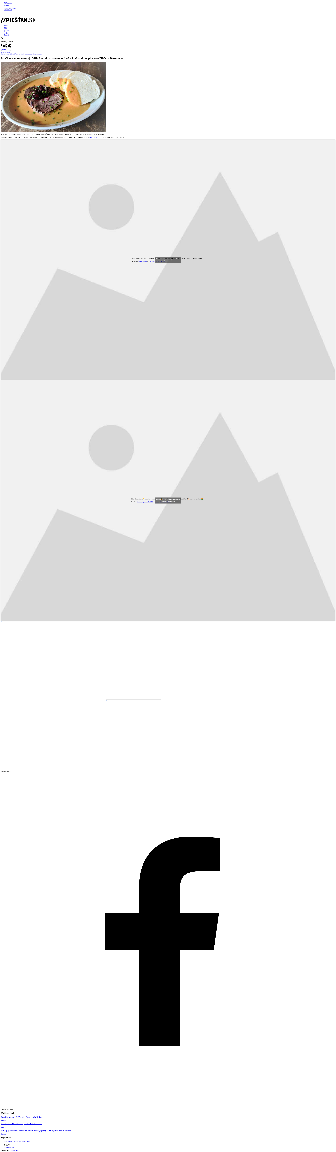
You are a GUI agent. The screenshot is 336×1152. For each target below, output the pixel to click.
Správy (6, 25)
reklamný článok (5, 52)
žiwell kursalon (37, 54)
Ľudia (5, 27)
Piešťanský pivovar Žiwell (17, 54)
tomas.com (14, 1150)
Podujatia (6, 35)
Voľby (6, 33)
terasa (30, 54)
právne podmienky (9, 1147)
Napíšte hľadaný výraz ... (8, 41)
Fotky (5, 28)
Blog (5, 32)
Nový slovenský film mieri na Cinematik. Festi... (17, 1141)
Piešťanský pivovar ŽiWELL (145, 502)
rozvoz (27, 54)
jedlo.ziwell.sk (93, 137)
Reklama (6, 30)
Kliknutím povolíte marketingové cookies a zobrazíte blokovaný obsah (168, 260)
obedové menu (5, 54)
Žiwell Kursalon (142, 261)
